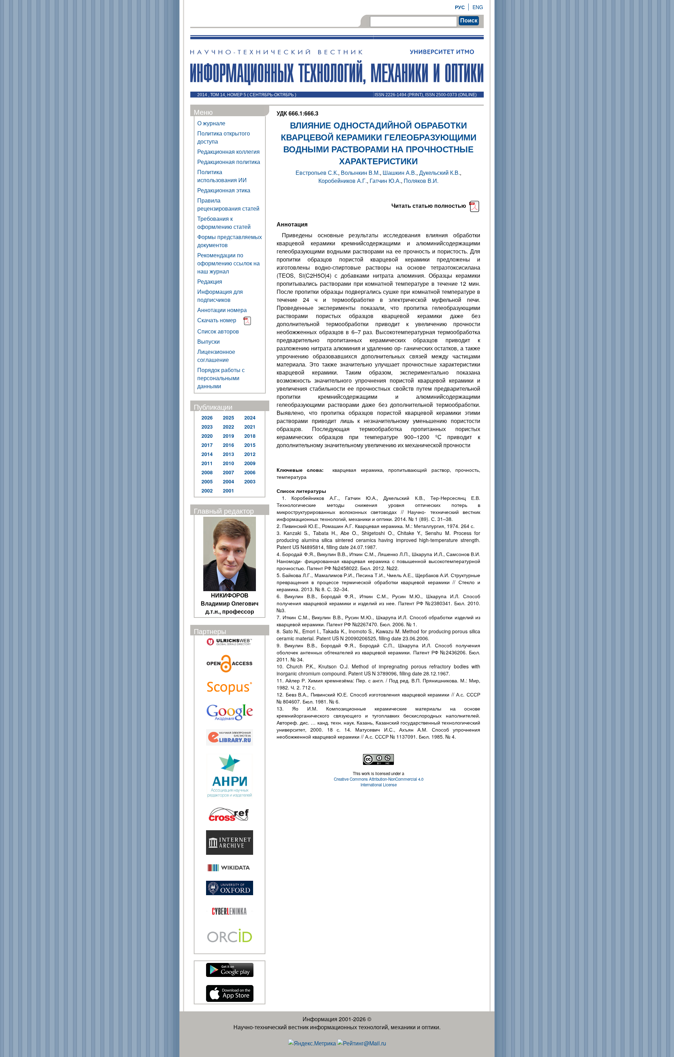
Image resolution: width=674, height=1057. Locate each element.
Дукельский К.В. (439, 173)
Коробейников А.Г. (342, 181)
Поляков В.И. (421, 181)
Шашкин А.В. (399, 173)
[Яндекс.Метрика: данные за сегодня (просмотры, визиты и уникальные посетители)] (312, 1043)
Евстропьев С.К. (317, 173)
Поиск (468, 21)
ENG (478, 7)
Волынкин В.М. (360, 173)
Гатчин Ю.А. (385, 181)
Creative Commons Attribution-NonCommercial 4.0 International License (378, 781)
